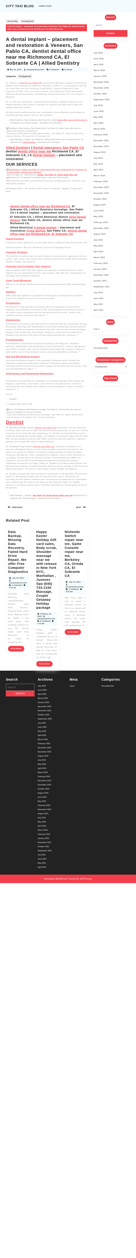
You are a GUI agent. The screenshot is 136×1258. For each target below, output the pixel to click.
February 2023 (101, 222)
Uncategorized (27, 21)
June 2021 (99, 298)
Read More (17, 650)
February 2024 (101, 181)
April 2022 (98, 251)
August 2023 (100, 205)
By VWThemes (84, 879)
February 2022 (101, 263)
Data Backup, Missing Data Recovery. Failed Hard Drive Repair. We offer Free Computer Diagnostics (18, 552)
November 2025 (101, 88)
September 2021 (102, 287)
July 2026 (98, 53)
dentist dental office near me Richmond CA (40, 206)
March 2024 (99, 175)
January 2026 (100, 76)
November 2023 (101, 193)
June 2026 (99, 59)
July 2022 (98, 240)
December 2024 (101, 140)
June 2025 (99, 111)
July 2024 (98, 158)
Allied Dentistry (18, 147)
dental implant (44, 155)
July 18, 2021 (18, 578)
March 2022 (99, 257)
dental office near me (34, 151)
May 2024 (98, 164)
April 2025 (98, 123)
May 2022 (98, 246)
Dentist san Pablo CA (31, 83)
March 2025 (99, 129)
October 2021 (100, 281)
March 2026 (99, 70)
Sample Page (45, 6)
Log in (97, 329)
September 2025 (102, 99)
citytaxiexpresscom (35, 70)
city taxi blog (20, 6)
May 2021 (98, 304)
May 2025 (98, 117)
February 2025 (101, 135)
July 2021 (98, 292)
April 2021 (98, 310)
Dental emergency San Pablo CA (58, 147)
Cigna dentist (35, 230)
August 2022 (100, 234)
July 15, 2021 (74, 582)
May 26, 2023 (15, 70)
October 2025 (100, 94)
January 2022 (100, 269)
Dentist (15, 422)
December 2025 (101, 82)
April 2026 (98, 64)
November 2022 (101, 228)
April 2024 (98, 170)
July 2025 (98, 105)
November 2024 (101, 146)
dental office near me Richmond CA (72, 120)
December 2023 (101, 187)
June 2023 (99, 211)
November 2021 (101, 275)
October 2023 (100, 199)
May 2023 (98, 216)
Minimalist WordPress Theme (59, 879)
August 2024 (100, 152)
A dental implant (29, 142)
